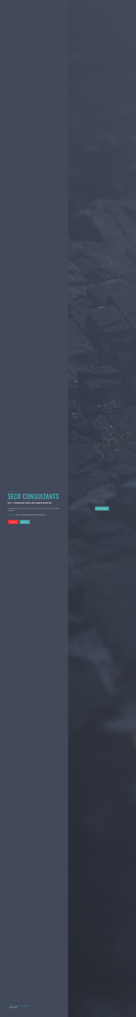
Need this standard (102, 508)
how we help (24, 522)
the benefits (13, 522)
